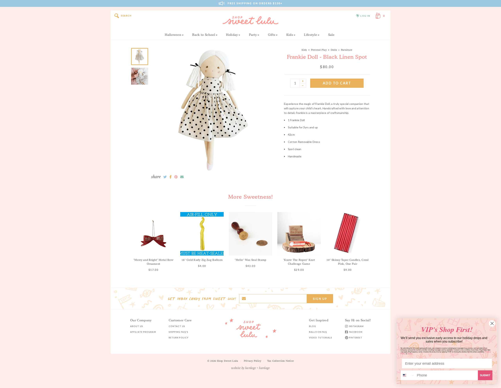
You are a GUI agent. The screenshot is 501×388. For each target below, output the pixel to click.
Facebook (356, 332)
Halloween (173, 35)
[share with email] (182, 177)
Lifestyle (310, 35)
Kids (289, 35)
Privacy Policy (252, 360)
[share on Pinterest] (176, 177)
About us (136, 326)
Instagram (356, 326)
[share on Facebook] (170, 177)
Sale (331, 35)
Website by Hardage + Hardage (250, 368)
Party (253, 35)
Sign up (320, 298)
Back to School (203, 35)
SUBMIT (485, 375)
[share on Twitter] (165, 177)
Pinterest (355, 337)
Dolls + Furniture (341, 49)
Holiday (232, 35)
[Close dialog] (492, 323)
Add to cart (337, 83)
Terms (409, 354)
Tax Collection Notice (280, 360)
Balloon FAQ (318, 332)
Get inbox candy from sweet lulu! (202, 299)
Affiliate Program (143, 332)
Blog (312, 326)
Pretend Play (319, 49)
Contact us (177, 326)
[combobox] (408, 375)
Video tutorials (320, 337)
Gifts (271, 35)
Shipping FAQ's (178, 332)
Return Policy (178, 337)
